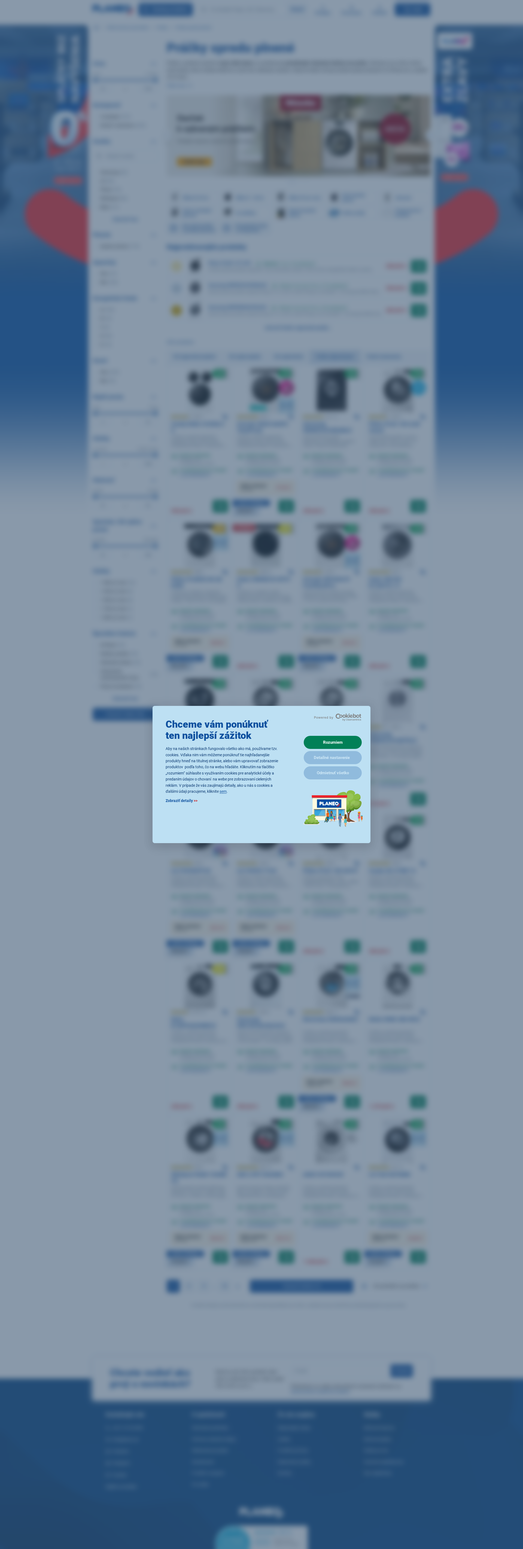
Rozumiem (333, 742)
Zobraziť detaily (181, 801)
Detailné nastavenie (332, 757)
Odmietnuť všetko (333, 772)
